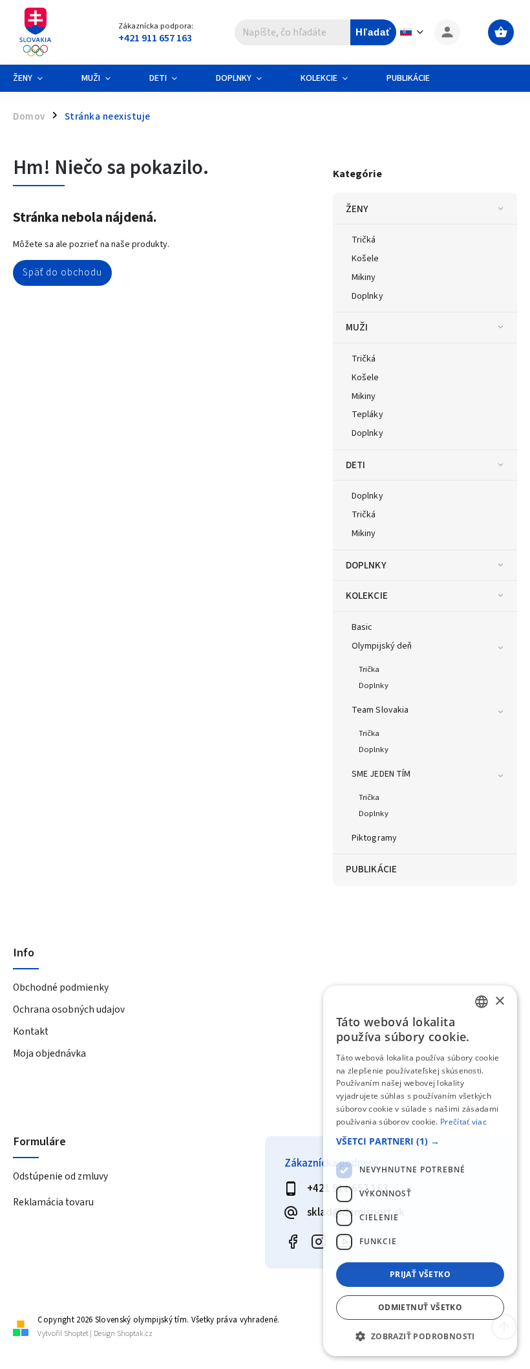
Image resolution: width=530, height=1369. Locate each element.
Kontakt (30, 1031)
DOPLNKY (366, 565)
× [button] (499, 1001)
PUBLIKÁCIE (371, 869)
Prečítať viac (463, 1121)
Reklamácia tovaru (53, 1202)
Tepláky (367, 414)
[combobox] (481, 1001)
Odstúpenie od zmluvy (60, 1176)
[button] (420, 1141)
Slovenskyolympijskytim (292, 1242)
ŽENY (357, 209)
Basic (362, 627)
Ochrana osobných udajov (69, 1009)
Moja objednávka (49, 1053)
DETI (355, 465)
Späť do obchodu (62, 272)
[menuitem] (37, 78)
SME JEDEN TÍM (381, 774)
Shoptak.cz (135, 1333)
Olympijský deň (382, 646)
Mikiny (364, 277)
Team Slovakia (380, 710)
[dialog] (420, 1171)
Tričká (364, 239)
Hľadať (373, 32)
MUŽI (357, 327)
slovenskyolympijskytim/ (318, 1242)
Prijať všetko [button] (420, 1274)
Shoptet (76, 1333)
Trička (369, 669)
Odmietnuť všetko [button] (420, 1307)
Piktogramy (374, 838)
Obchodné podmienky (61, 987)
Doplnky (367, 296)
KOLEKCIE (367, 595)
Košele (365, 258)
